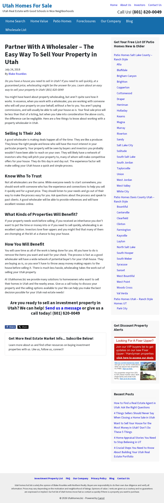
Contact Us (155, 5)
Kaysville (122, 236)
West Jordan (124, 180)
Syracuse (122, 264)
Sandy (120, 140)
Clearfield (122, 218)
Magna (121, 122)
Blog (129, 21)
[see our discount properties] (135, 359)
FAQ (68, 478)
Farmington (124, 230)
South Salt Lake (126, 157)
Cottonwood (124, 93)
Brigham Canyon (126, 76)
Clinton (121, 224)
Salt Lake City (125, 145)
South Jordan (125, 163)
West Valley (123, 186)
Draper (121, 99)
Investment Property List (48, 478)
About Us (125, 5)
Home (113, 5)
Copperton (123, 88)
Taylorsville (123, 168)
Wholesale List (15, 29)
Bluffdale (122, 70)
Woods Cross (124, 288)
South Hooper (125, 253)
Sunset (121, 270)
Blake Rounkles (17, 74)
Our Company (111, 21)
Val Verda (122, 293)
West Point (123, 282)
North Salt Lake (126, 247)
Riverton (122, 134)
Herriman (122, 105)
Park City (122, 308)
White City (123, 191)
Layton (121, 241)
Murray (121, 128)
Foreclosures (86, 21)
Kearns (121, 116)
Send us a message (63, 308)
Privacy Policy (99, 478)
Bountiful (122, 207)
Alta (119, 64)
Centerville (123, 213)
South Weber (124, 259)
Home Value (39, 21)
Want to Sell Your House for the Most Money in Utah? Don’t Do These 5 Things (132, 427)
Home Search (15, 21)
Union (120, 174)
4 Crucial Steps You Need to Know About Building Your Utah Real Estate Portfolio (134, 452)
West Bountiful (126, 276)
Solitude (122, 151)
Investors (139, 5)
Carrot (101, 498)
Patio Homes (62, 21)
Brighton (122, 82)
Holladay (122, 111)
